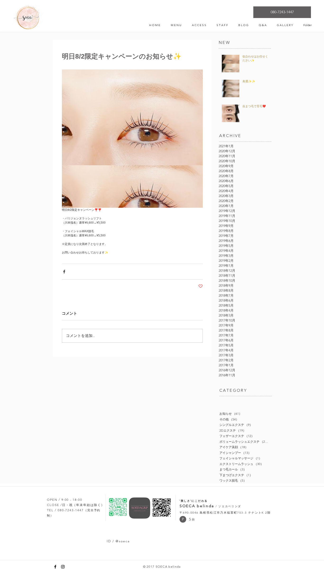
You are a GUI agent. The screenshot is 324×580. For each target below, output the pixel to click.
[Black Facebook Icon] (55, 566)
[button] (183, 519)
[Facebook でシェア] (64, 271)
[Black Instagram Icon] (62, 566)
